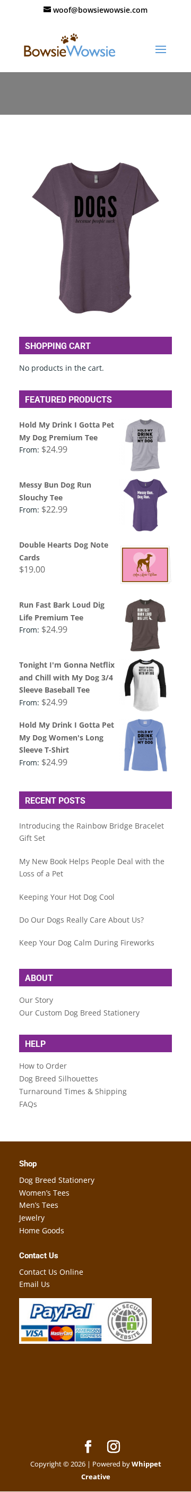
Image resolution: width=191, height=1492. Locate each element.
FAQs (28, 1104)
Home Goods (41, 1230)
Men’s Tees (38, 1205)
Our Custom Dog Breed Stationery (79, 1013)
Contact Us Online (51, 1272)
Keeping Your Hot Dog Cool (67, 897)
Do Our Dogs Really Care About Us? (81, 920)
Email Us (34, 1284)
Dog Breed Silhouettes (58, 1078)
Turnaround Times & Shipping (73, 1091)
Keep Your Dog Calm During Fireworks (86, 942)
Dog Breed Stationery (56, 1180)
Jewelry (32, 1218)
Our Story (36, 1000)
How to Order (43, 1066)
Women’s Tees (44, 1193)
